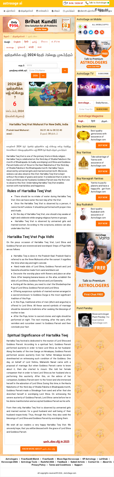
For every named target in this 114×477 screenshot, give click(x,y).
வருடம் (21, 65)
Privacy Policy (39, 465)
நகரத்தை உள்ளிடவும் (18, 70)
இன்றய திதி (101, 9)
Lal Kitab (103, 459)
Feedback (62, 462)
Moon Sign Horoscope (68, 459)
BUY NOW (102, 145)
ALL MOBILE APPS (100, 25)
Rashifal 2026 (47, 462)
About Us (107, 462)
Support (78, 465)
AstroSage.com (70, 473)
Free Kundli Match (30, 459)
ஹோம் (6, 36)
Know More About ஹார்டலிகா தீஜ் (38, 449)
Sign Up (79, 3)
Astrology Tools (29, 462)
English (82, 121)
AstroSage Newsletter (86, 103)
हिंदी (93, 121)
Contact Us (94, 462)
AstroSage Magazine (90, 116)
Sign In (69, 3)
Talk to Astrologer (96, 3)
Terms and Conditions (60, 465)
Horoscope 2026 (9, 462)
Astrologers (12, 459)
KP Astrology (89, 459)
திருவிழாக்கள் (19, 36)
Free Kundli (48, 459)
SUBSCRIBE (103, 73)
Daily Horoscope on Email (103, 103)
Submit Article (78, 462)
